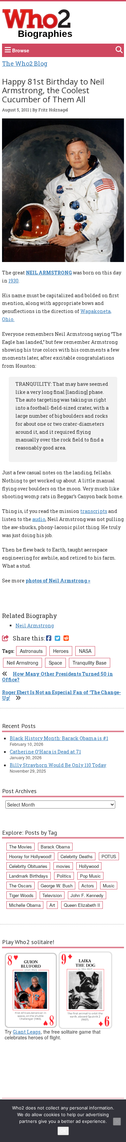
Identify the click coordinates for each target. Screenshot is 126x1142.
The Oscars (20, 885)
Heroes (61, 650)
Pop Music (90, 876)
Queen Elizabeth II (82, 905)
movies (63, 866)
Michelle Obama (25, 905)
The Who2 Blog (24, 63)
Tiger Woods (21, 895)
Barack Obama (55, 846)
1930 (13, 280)
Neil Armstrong (34, 625)
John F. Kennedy (87, 895)
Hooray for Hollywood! (30, 856)
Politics (64, 876)
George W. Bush (57, 885)
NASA (85, 650)
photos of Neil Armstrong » (58, 580)
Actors (87, 885)
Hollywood (89, 866)
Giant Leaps (27, 1032)
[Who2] (36, 18)
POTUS (108, 856)
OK (63, 1131)
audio (38, 519)
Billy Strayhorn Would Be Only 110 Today (58, 765)
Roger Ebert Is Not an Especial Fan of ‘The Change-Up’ (61, 695)
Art (52, 905)
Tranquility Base (90, 662)
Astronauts (31, 650)
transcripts (93, 511)
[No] (117, 1122)
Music (109, 885)
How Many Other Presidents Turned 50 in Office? (57, 677)
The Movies (20, 846)
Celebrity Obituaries (28, 866)
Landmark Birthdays (28, 876)
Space (55, 662)
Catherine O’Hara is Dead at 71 (45, 751)
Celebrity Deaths (76, 856)
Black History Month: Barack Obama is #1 (59, 738)
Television (52, 895)
